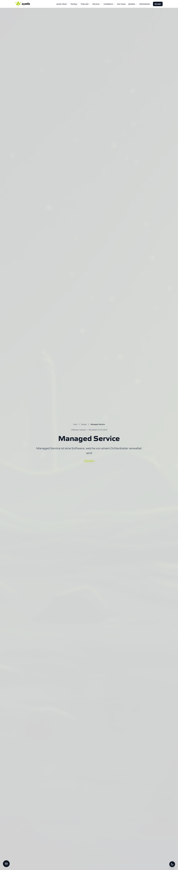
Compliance (108, 4)
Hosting (74, 4)
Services (96, 4)
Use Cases (121, 4)
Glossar (84, 424)
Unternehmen (144, 4)
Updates (131, 4)
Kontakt (158, 4)
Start (75, 424)
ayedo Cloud (61, 4)
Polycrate (84, 4)
